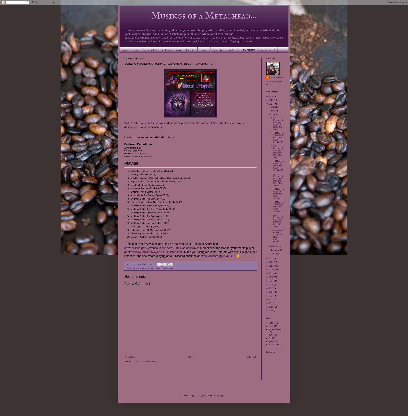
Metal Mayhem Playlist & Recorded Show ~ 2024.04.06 (277, 194)
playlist (164, 268)
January (275, 254)
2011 (271, 303)
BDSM (271, 335)
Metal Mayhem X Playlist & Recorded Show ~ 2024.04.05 (277, 206)
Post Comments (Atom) (146, 362)
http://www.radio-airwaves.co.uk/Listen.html (154, 252)
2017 (271, 281)
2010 (271, 307)
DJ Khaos (135, 268)
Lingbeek (202, 395)
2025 (271, 100)
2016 (271, 285)
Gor (270, 338)
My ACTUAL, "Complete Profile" (259, 50)
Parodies (190, 50)
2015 (271, 288)
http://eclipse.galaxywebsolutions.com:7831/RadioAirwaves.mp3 (165, 248)
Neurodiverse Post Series (225, 50)
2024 (271, 104)
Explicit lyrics (145, 268)
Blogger (221, 395)
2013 (271, 296)
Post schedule (150, 50)
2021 (271, 266)
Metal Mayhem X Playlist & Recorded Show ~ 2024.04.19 (277, 137)
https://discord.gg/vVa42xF (217, 256)
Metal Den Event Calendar (207, 123)
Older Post (251, 357)
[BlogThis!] (162, 264)
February (275, 250)
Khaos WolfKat (276, 78)
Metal (153, 268)
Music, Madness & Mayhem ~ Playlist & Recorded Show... (277, 123)
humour (272, 341)
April (273, 114)
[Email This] (158, 264)
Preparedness (275, 329)
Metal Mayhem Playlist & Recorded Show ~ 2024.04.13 (277, 166)
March (274, 246)
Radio (170, 268)
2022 (271, 262)
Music (158, 268)
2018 (271, 277)
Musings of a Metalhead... (190, 16)
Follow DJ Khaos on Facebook (143, 123)
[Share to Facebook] (168, 264)
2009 (271, 311)
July (273, 107)
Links (135, 50)
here (171, 137)
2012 (271, 299)
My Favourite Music (171, 50)
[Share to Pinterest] (171, 264)
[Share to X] (165, 264)
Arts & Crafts (274, 344)
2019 (271, 273)
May (273, 111)
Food (271, 326)
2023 (271, 258)
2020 (271, 270)
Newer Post (130, 357)
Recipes (204, 50)
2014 (271, 292)
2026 (271, 96)
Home (125, 50)
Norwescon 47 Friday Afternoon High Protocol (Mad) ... (277, 236)
